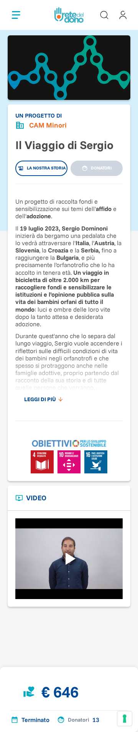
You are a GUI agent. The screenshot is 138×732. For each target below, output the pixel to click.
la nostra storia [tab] (46, 168)
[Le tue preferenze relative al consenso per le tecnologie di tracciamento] (124, 718)
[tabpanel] (69, 298)
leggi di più (40, 399)
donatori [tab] (101, 168)
